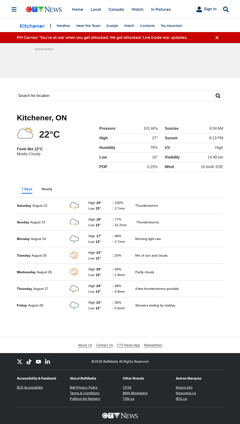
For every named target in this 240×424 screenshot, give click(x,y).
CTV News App (128, 345)
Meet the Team (88, 26)
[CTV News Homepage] (44, 9)
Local (96, 9)
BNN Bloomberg (135, 393)
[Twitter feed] (19, 361)
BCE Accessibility (30, 387)
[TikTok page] (29, 361)
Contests (147, 26)
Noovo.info (184, 387)
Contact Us (104, 345)
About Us (85, 345)
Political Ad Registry (85, 399)
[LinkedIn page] (48, 361)
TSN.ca (128, 399)
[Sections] (14, 9)
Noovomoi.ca (186, 393)
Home (77, 9)
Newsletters (153, 345)
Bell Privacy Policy (84, 387)
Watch (137, 9)
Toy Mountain (171, 26)
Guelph (112, 26)
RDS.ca (181, 399)
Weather (63, 26)
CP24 (127, 387)
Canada (116, 9)
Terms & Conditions (84, 393)
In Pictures (161, 9)
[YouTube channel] (38, 361)
